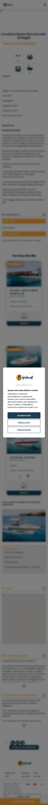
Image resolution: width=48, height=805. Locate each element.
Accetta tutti (24, 415)
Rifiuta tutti (24, 422)
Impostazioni (24, 429)
